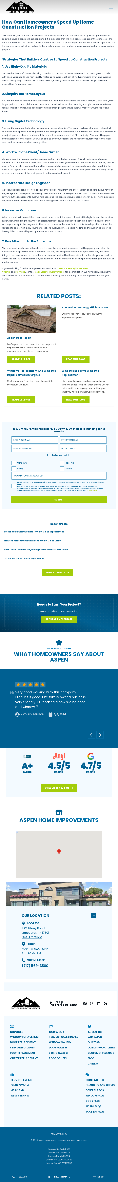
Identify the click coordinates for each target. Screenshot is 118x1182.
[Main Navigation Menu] (111, 7)
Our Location (35, 915)
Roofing (69, 463)
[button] (59, 852)
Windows (22, 463)
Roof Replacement (22, 1053)
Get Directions (32, 937)
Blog (91, 1058)
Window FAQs (94, 1095)
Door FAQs (92, 1101)
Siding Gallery (58, 1053)
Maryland (17, 1090)
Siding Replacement (23, 1047)
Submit (59, 499)
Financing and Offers (100, 1085)
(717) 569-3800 (35, 965)
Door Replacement (23, 1042)
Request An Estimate (59, 619)
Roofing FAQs (94, 1111)
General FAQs (94, 1090)
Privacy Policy (59, 1134)
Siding (20, 469)
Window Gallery (60, 1042)
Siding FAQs (93, 1106)
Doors (68, 469)
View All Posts (55, 572)
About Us (95, 1032)
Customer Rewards (101, 1053)
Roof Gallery (58, 1058)
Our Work (56, 1032)
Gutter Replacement (24, 1058)
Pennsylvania (20, 1085)
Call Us (23, 1176)
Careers (93, 1063)
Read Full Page (21, 359)
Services (16, 1032)
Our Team (94, 1042)
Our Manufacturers (101, 1047)
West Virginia (20, 1095)
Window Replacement (25, 1037)
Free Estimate (62, 1176)
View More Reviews (57, 788)
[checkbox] (14, 463)
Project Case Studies (63, 1037)
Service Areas (21, 1080)
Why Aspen (95, 1037)
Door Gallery (58, 1047)
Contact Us (94, 1080)
